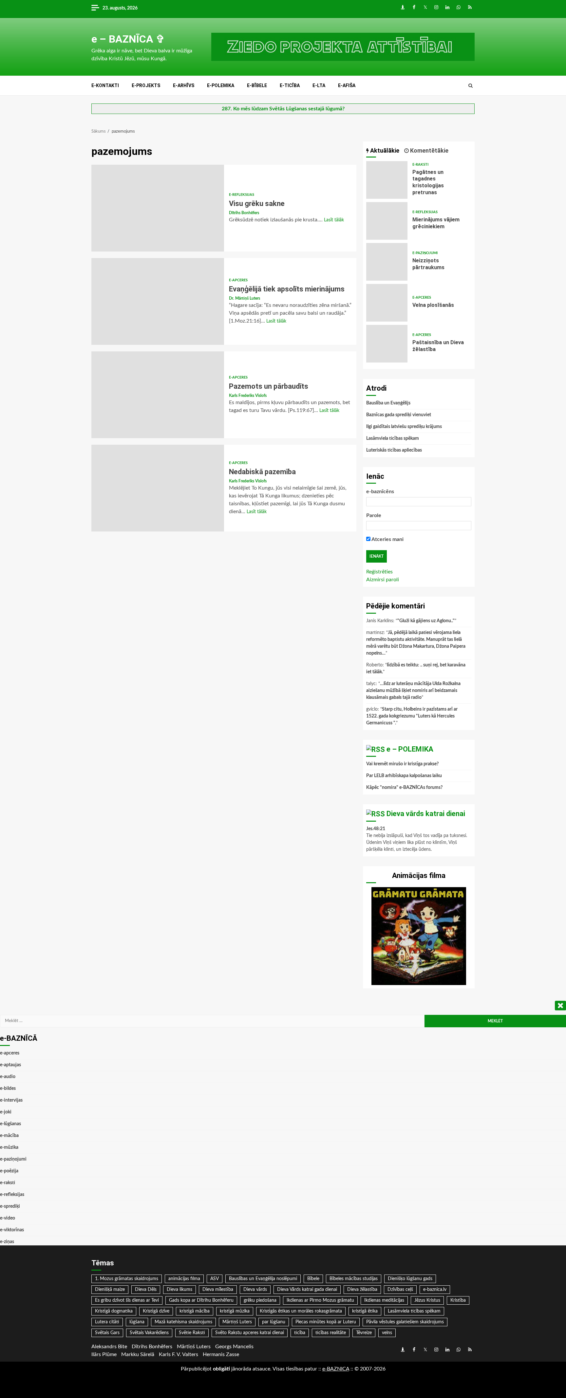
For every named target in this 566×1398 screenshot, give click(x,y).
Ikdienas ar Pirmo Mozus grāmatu (320, 1300)
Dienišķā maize (110, 1289)
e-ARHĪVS (183, 85)
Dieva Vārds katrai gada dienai (307, 1289)
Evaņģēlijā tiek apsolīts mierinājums (157, 301)
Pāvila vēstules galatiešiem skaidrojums (405, 1322)
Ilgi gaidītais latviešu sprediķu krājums (404, 426)
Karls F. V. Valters (178, 1354)
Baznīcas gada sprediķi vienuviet (398, 415)
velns (387, 1333)
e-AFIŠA (346, 85)
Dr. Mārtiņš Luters (244, 298)
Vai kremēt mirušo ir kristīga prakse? (402, 764)
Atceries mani (387, 539)
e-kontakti (105, 85)
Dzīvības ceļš (400, 1289)
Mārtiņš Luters (237, 1322)
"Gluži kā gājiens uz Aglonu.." (426, 621)
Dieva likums (179, 1289)
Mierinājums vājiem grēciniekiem (386, 221)
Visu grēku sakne (157, 208)
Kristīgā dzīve (156, 1311)
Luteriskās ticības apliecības (394, 450)
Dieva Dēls (146, 1289)
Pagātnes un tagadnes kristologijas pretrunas (386, 180)
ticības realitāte (330, 1333)
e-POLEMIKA (220, 85)
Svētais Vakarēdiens (149, 1333)
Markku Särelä (137, 1354)
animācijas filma (184, 1279)
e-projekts (146, 85)
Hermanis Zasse (221, 1354)
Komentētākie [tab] (428, 150)
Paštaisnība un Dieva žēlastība (386, 344)
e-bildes (8, 1088)
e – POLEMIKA (410, 749)
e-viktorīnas (12, 1230)
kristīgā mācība (194, 1311)
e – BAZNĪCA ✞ (128, 39)
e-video (7, 1218)
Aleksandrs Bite (109, 1346)
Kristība (458, 1300)
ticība (299, 1333)
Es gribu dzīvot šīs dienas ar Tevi (127, 1300)
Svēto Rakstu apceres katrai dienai (249, 1333)
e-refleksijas (241, 194)
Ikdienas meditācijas (384, 1300)
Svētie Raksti (192, 1333)
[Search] (470, 86)
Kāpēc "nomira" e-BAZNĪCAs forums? (404, 787)
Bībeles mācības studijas (354, 1279)
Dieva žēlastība (362, 1289)
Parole (373, 515)
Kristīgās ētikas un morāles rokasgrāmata (301, 1311)
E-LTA (318, 85)
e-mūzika (9, 1147)
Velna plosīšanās (386, 303)
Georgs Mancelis (234, 1346)
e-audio (7, 1076)
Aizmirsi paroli (382, 579)
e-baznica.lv (434, 1289)
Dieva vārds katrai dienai (426, 814)
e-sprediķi (10, 1206)
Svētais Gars (107, 1333)
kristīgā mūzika (235, 1311)
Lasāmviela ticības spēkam (392, 438)
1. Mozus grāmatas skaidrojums (126, 1279)
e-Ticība (290, 85)
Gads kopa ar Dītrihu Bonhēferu (201, 1300)
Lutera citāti (107, 1322)
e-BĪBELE (257, 85)
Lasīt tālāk (334, 220)
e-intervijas (11, 1100)
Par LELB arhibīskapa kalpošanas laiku (404, 776)
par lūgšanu (273, 1322)
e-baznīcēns (380, 491)
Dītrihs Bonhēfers (244, 213)
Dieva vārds (255, 1289)
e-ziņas (7, 1242)
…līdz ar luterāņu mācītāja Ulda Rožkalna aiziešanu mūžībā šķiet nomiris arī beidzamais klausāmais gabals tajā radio (413, 690)
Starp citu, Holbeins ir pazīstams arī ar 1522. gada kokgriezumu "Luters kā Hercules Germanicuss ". (412, 716)
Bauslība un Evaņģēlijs (388, 403)
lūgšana (136, 1322)
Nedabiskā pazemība (157, 488)
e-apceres (238, 280)
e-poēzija (9, 1171)
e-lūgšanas (10, 1124)
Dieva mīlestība (217, 1289)
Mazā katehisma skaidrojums (183, 1322)
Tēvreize (364, 1333)
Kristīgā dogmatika (114, 1311)
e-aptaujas (10, 1065)
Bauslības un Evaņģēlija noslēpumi (263, 1279)
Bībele (313, 1279)
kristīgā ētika (365, 1311)
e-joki (5, 1112)
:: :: (335, 1368)
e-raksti (420, 164)
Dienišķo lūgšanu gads (410, 1279)
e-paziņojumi (425, 253)
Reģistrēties (379, 571)
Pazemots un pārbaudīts (157, 394)
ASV (214, 1279)
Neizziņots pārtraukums (386, 262)
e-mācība (9, 1135)
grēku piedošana (260, 1300)
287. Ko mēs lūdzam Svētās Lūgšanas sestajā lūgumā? (283, 108)
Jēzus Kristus (427, 1300)
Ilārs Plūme (104, 1354)
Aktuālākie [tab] (384, 150)
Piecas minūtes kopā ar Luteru (325, 1322)
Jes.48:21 (375, 829)
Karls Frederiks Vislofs (248, 396)
